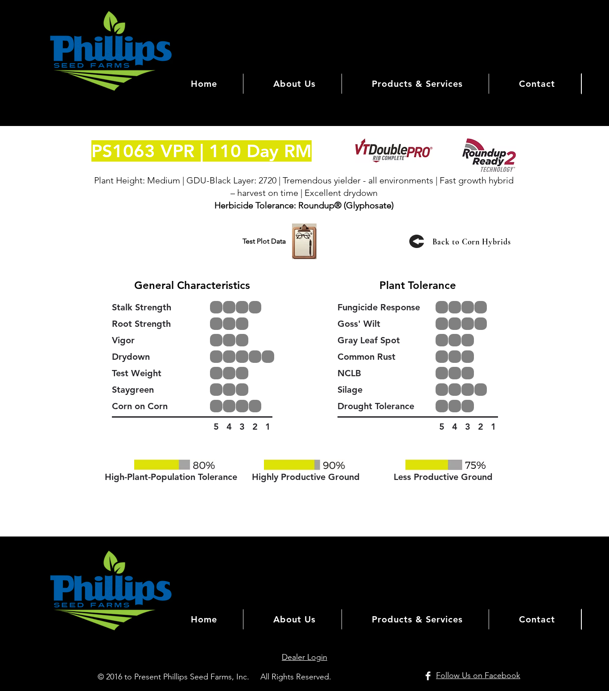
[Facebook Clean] (428, 675)
